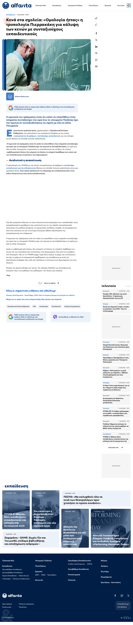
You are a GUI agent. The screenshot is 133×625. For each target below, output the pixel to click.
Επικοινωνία (6, 607)
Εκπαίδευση (56, 5)
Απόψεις (104, 566)
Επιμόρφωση (106, 577)
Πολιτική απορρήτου (26, 604)
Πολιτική (71, 580)
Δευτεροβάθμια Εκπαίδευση (12, 572)
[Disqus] (50, 353)
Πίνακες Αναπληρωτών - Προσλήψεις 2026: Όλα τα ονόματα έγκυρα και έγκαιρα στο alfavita (40, 295)
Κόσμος (104, 560)
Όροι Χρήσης (7, 604)
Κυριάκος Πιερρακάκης (72, 306)
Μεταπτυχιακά (74, 574)
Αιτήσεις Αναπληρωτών (76, 564)
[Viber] (96, 53)
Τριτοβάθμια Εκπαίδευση (78, 569)
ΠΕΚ (34, 306)
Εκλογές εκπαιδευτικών (21, 579)
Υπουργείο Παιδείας (75, 5)
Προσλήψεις (51, 575)
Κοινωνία (120, 5)
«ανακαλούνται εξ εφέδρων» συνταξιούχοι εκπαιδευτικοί (36, 136)
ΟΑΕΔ (43, 575)
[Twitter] (96, 40)
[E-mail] (96, 66)
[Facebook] (96, 33)
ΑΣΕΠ (37, 575)
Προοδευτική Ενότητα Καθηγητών (18, 306)
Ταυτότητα (23, 607)
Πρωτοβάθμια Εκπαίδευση (12, 569)
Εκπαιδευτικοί (56, 306)
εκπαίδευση (16, 486)
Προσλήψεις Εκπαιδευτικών (79, 560)
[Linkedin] (96, 46)
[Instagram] (122, 595)
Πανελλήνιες (93, 5)
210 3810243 (122, 607)
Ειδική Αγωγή (24, 576)
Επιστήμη (105, 571)
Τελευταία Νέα (40, 5)
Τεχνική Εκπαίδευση (9, 576)
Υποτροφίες (6, 579)
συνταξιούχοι (43, 306)
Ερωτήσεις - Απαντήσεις (111, 582)
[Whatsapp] (96, 60)
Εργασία (108, 5)
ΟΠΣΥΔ (89, 564)
